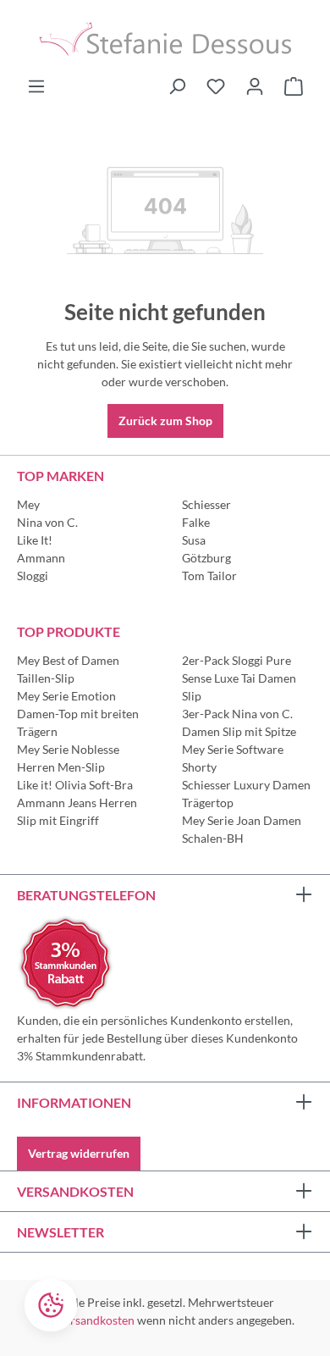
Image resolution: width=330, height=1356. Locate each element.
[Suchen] (176, 86)
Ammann (41, 558)
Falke (196, 522)
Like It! (34, 540)
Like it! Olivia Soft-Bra (75, 785)
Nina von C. (47, 522)
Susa (194, 540)
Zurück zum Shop (165, 420)
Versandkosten (96, 1320)
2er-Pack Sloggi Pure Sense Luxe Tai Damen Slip (239, 678)
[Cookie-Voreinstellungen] (50, 1305)
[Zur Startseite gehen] (165, 38)
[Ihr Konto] (254, 86)
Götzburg (206, 558)
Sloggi (32, 575)
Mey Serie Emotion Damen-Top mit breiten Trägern (78, 714)
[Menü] (36, 86)
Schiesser (206, 504)
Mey (28, 504)
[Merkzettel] (215, 86)
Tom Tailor (209, 575)
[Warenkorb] (293, 86)
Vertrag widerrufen (78, 1153)
